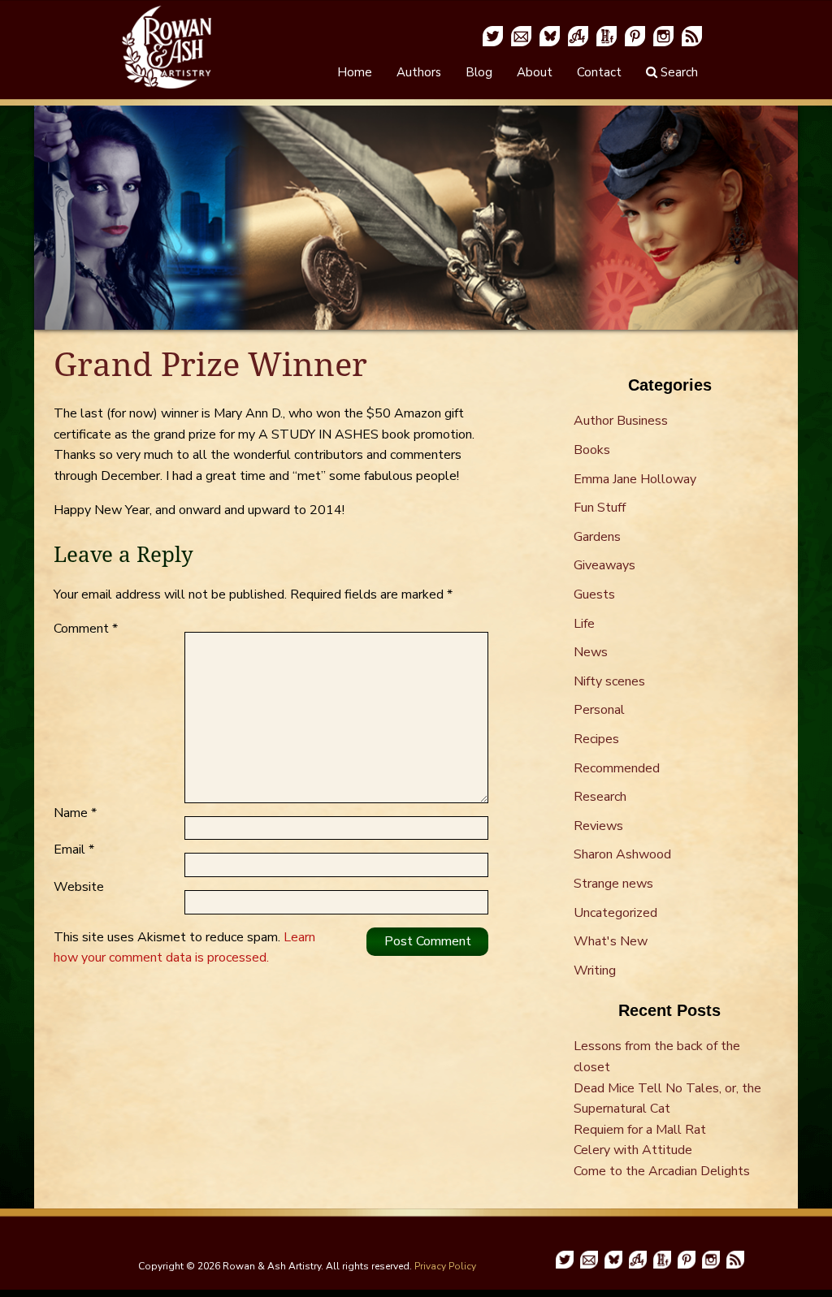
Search (677, 72)
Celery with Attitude (633, 1150)
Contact (599, 72)
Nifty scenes (609, 681)
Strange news (613, 884)
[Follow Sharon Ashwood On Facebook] (578, 35)
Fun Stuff (600, 508)
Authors (418, 72)
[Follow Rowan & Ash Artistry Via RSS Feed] (692, 35)
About (534, 72)
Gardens (597, 537)
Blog (479, 72)
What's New (611, 941)
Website (79, 887)
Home (354, 72)
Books (592, 450)
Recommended (617, 768)
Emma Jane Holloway (635, 479)
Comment (86, 629)
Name (75, 813)
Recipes (596, 739)
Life (584, 624)
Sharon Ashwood (622, 854)
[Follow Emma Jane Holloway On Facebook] (606, 35)
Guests (594, 594)
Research (600, 797)
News (591, 652)
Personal (599, 710)
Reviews (598, 826)
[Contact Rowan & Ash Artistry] (521, 35)
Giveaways (604, 565)
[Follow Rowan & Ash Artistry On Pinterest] (635, 35)
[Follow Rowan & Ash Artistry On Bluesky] (550, 35)
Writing (595, 970)
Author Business (621, 421)
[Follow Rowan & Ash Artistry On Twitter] (493, 35)
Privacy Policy (445, 1266)
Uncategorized (615, 913)
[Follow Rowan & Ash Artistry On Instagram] (663, 35)
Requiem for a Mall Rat (640, 1130)
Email (74, 849)
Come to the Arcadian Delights (662, 1171)
